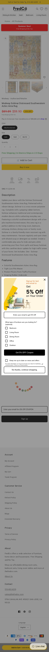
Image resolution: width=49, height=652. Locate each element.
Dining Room (14, 337)
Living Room (14, 332)
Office (12, 341)
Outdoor (13, 345)
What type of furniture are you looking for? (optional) (21, 323)
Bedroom (13, 328)
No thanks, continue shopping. (24, 370)
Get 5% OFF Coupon (24, 353)
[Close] (45, 279)
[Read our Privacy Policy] (42, 364)
